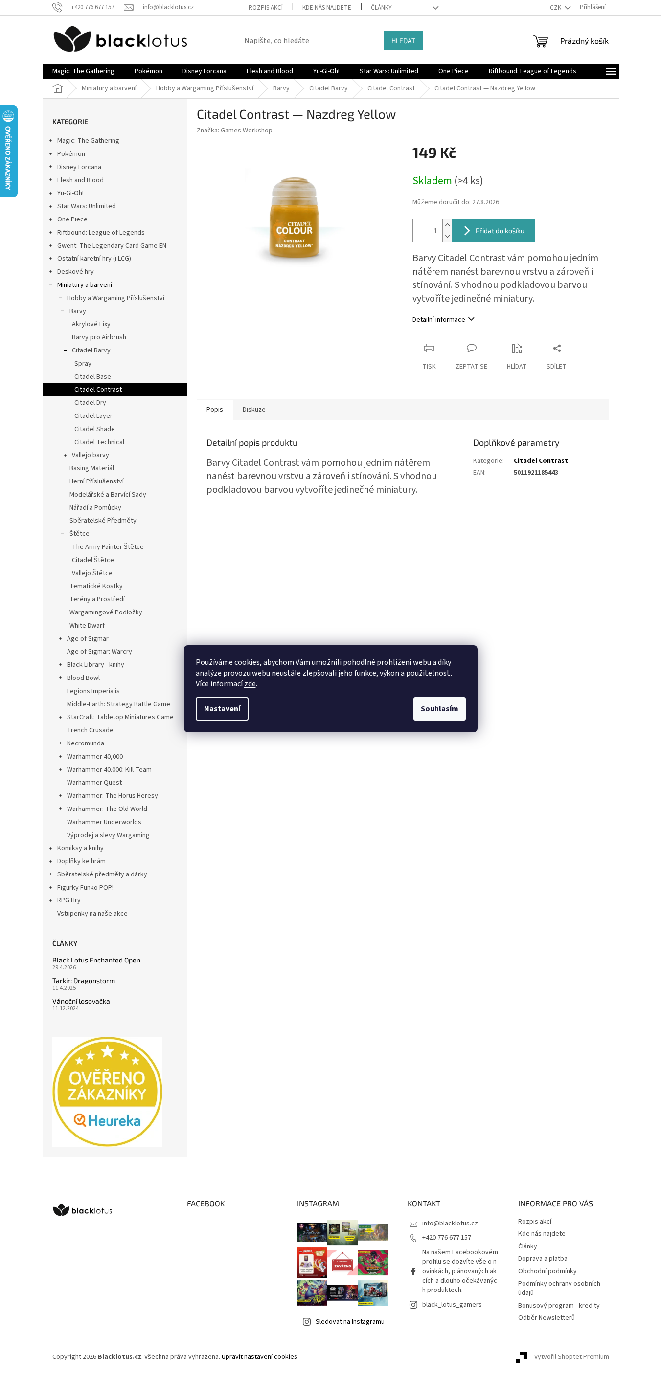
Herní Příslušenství (96, 481)
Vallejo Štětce (92, 573)
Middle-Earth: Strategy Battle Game (118, 704)
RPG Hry (69, 900)
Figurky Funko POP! (85, 888)
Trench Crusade (90, 730)
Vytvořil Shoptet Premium (571, 1357)
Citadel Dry (90, 403)
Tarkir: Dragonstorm (83, 980)
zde (250, 683)
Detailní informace (438, 320)
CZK (556, 7)
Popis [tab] (214, 410)
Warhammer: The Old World (107, 809)
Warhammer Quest (94, 782)
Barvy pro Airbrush (99, 337)
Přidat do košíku (500, 230)
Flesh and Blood (80, 180)
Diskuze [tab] (254, 410)
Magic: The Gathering (88, 141)
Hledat (403, 40)
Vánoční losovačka (81, 1001)
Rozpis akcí (266, 7)
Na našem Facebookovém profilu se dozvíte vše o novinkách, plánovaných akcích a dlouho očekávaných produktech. (460, 1271)
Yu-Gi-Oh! (70, 193)
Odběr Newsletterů (546, 1318)
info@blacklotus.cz (450, 1223)
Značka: (235, 130)
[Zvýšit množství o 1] (447, 225)
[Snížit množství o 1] (447, 236)
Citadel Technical (99, 442)
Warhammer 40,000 (95, 757)
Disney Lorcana (79, 167)
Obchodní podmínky (547, 1271)
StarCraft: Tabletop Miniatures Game (120, 717)
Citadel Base (92, 377)
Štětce (79, 534)
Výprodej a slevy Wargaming (108, 835)
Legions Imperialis (93, 691)
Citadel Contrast (98, 389)
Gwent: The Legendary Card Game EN (111, 246)
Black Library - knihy (95, 665)
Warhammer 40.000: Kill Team (109, 770)
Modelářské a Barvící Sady (107, 495)
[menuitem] (83, 71)
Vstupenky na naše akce (92, 913)
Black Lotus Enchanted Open (96, 959)
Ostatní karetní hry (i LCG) (94, 258)
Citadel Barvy (91, 350)
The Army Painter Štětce (108, 547)
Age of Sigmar (88, 639)
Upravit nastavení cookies (259, 1357)
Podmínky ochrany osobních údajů (559, 1288)
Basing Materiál (91, 468)
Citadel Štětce (93, 560)
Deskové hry (75, 272)
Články (381, 7)
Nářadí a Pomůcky (95, 508)
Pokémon (71, 154)
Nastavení (222, 708)
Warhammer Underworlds (104, 822)
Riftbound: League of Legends (101, 233)
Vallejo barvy (90, 455)
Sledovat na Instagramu (350, 1322)
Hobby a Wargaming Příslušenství (115, 298)
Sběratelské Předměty (103, 520)
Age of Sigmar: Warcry (99, 651)
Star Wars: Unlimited (86, 206)
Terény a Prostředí (97, 599)
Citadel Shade (94, 429)
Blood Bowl (83, 678)
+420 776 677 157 (446, 1238)
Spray (82, 364)
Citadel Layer (93, 416)
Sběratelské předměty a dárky (102, 874)
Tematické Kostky (96, 586)
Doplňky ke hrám (81, 861)
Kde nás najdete (326, 7)
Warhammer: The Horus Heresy (112, 796)
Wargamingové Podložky (105, 612)
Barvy (77, 311)
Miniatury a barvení (84, 285)
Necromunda (85, 743)
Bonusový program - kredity (559, 1306)
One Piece (72, 219)
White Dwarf (87, 626)
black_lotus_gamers (452, 1305)
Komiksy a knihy (80, 848)
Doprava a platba (543, 1259)
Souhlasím (439, 708)
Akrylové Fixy (91, 324)
